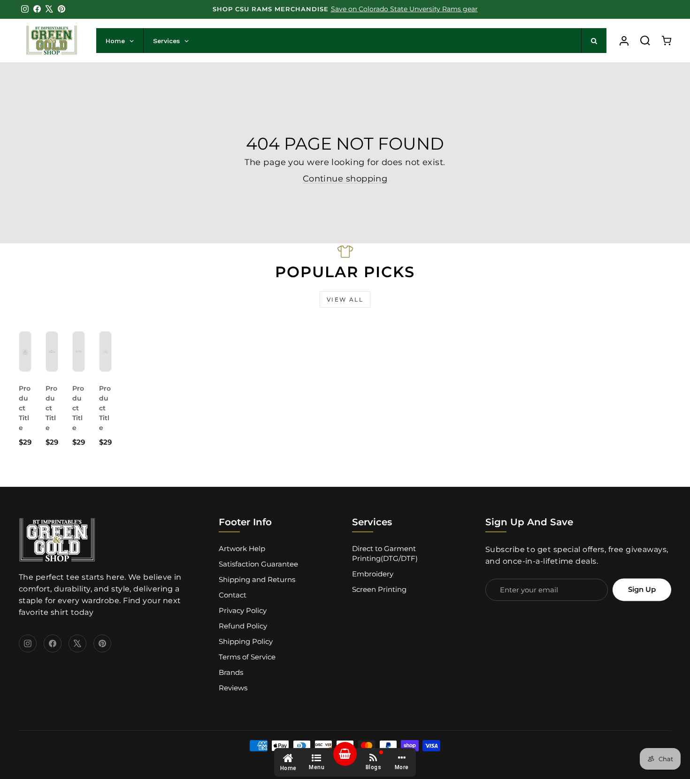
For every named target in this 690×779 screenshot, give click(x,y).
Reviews (233, 687)
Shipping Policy (246, 641)
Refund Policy (243, 625)
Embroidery (372, 573)
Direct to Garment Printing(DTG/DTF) (385, 553)
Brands (231, 672)
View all (345, 299)
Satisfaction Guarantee (258, 564)
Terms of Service (247, 656)
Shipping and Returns (257, 579)
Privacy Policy (243, 610)
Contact (232, 594)
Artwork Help (242, 548)
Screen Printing (379, 589)
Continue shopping (345, 179)
